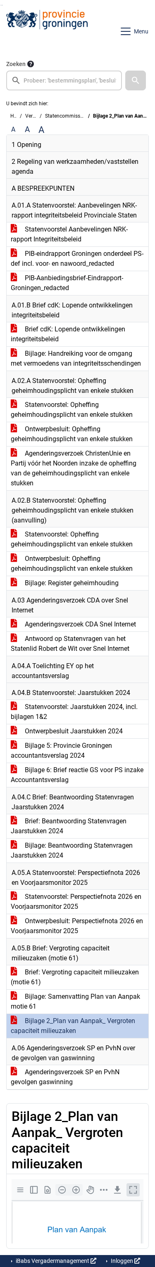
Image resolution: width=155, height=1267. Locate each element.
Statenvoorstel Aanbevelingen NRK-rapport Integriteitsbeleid (69, 234)
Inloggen (122, 1261)
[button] (135, 80)
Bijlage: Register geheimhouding (71, 583)
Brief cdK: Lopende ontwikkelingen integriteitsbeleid (68, 334)
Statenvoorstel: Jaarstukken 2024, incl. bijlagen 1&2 (74, 712)
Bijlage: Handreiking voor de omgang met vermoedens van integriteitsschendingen (76, 358)
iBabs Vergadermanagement (52, 1261)
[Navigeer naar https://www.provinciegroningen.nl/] (47, 31)
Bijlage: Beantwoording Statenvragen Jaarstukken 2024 (72, 850)
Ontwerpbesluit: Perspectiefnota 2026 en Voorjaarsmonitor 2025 (77, 926)
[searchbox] (64, 80)
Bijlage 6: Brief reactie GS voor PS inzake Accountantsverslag (77, 775)
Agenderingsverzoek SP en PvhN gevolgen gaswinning (65, 1077)
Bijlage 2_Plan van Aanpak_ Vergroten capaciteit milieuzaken (73, 1026)
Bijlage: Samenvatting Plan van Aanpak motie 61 (75, 1001)
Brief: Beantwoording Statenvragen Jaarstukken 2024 (68, 826)
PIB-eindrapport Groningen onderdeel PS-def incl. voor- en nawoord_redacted (77, 258)
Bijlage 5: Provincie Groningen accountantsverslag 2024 (61, 750)
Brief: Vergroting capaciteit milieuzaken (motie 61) (75, 977)
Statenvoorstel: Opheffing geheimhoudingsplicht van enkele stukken (72, 409)
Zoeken (16, 64)
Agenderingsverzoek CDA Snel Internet (79, 624)
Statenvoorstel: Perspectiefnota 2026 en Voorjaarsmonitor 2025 (76, 901)
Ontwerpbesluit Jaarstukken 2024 (73, 731)
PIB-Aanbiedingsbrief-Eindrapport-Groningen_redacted (67, 283)
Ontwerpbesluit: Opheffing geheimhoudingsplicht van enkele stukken (72, 434)
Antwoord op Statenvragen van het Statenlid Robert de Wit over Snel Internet (70, 643)
